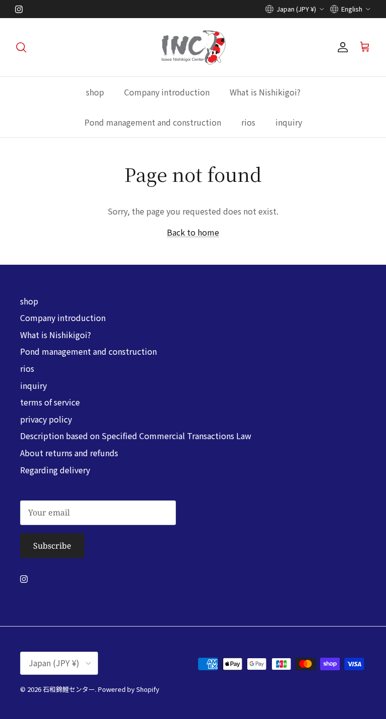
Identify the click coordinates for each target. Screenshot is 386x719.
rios (248, 122)
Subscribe (52, 545)
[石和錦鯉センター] (193, 47)
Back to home (193, 232)
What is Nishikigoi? (265, 92)
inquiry (288, 122)
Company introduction (167, 92)
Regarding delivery (55, 470)
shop (95, 92)
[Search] (21, 47)
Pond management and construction (152, 122)
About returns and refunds (69, 453)
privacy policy (46, 419)
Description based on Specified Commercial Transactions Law (135, 436)
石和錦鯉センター (69, 689)
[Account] (341, 47)
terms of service (50, 402)
